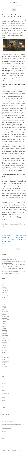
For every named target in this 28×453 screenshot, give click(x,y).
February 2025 (5, 311)
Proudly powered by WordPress (14, 450)
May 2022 (4, 362)
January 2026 (4, 292)
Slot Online (14, 223)
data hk (3, 390)
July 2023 (3, 343)
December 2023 (5, 335)
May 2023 (4, 347)
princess (11, 224)
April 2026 (4, 287)
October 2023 (4, 338)
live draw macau (5, 414)
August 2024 (4, 321)
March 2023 (4, 350)
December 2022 (5, 355)
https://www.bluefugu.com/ (8, 421)
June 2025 (4, 304)
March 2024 (4, 330)
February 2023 (5, 352)
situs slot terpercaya (6, 380)
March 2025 (4, 309)
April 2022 (4, 364)
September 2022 (5, 361)
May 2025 (4, 306)
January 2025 (4, 313)
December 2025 (5, 294)
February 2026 (5, 290)
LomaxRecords (14, 3)
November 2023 (5, 337)
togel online (4, 383)
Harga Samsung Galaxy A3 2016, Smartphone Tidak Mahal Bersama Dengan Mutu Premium (8, 239)
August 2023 (4, 342)
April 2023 (4, 349)
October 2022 (4, 359)
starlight (15, 224)
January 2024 (4, 333)
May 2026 (4, 285)
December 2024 (5, 314)
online (3, 224)
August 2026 (4, 282)
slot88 (3, 376)
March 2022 (4, 366)
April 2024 (4, 328)
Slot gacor (4, 441)
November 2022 (5, 357)
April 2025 (4, 307)
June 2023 (4, 345)
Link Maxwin (4, 404)
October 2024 (4, 318)
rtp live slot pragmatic (6, 428)
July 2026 (3, 283)
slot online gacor (5, 393)
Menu (14, 9)
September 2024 (5, 319)
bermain (24, 223)
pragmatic (7, 224)
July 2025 (3, 302)
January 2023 (4, 354)
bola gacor (4, 407)
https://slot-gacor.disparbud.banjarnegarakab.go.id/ (13, 424)
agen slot (4, 435)
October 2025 (4, 297)
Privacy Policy (4, 450)
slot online (4, 431)
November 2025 (5, 295)
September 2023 (5, 340)
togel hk (3, 400)
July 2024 (3, 323)
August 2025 (4, 300)
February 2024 (5, 331)
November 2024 (5, 316)
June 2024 (4, 325)
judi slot (3, 417)
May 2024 (4, 326)
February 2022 (5, 368)
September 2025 (5, 299)
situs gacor (4, 386)
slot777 (3, 438)
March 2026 (4, 288)
